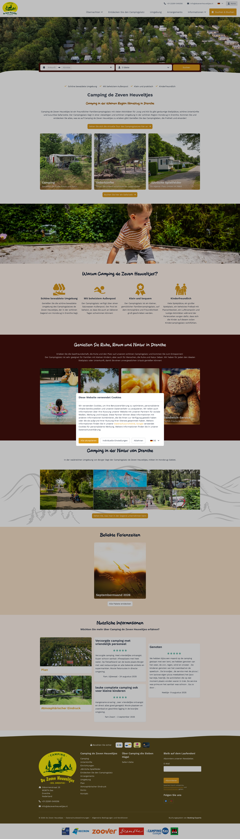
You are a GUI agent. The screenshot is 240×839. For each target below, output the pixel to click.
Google (139, 423)
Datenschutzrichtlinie (124, 423)
